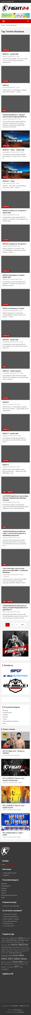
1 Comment (6, 576)
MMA (4, 110)
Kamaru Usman (4, 953)
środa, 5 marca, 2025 (8, 755)
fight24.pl (23, 944)
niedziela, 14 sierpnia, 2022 (10, 782)
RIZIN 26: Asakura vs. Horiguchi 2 (14, 244)
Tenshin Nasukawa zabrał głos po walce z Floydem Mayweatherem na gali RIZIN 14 (15, 608)
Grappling (5, 715)
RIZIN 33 (6, 85)
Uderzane (10, 492)
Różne (4, 723)
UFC (16, 966)
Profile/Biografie (7, 712)
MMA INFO (7, 958)
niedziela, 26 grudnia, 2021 (10, 119)
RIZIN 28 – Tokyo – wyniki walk (13, 150)
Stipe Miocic (15, 964)
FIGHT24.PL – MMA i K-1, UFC (20, 1006)
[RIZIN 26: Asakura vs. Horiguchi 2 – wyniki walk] (15, 199)
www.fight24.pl (5, 969)
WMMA (21, 967)
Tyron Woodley (10, 967)
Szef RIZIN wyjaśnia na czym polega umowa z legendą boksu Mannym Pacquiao (15, 498)
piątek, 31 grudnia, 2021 (9, 56)
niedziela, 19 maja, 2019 (9, 467)
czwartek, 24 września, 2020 (10, 310)
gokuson (17, 755)
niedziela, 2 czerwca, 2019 (10, 435)
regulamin (6, 875)
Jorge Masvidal (9, 951)
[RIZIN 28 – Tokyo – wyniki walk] (15, 139)
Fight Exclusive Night (6, 947)
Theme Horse (18, 1010)
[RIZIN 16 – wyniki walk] (15, 422)
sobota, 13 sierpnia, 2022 (9, 809)
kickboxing (4, 956)
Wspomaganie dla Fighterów (11, 721)
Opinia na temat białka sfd (10, 916)
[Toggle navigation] (3, 21)
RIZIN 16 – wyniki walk (10, 433)
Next (22, 625)
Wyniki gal (6, 50)
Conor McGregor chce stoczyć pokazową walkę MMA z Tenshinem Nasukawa (15, 570)
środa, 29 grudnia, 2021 (9, 87)
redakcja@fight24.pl (10, 864)
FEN (9, 945)
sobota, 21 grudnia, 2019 (9, 404)
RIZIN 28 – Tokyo (9, 181)
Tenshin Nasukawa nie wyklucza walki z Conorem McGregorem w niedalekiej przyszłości (14, 533)
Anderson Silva (13, 938)
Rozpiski (5, 81)
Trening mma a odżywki (10, 914)
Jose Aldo (16, 951)
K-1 (27, 951)
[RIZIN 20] (15, 391)
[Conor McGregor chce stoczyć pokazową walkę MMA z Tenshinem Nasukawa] (15, 557)
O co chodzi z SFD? (9, 926)
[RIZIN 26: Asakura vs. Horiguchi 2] (15, 233)
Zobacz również (8, 729)
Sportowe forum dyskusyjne (11, 906)
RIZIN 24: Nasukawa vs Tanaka (13, 308)
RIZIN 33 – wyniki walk (10, 54)
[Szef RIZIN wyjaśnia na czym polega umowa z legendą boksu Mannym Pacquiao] (15, 485)
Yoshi (18, 56)
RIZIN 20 (6, 402)
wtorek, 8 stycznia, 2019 (9, 537)
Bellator (20, 938)
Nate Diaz (9, 962)
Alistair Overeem (5, 938)
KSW (10, 956)
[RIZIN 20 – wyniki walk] (15, 328)
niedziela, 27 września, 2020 (10, 279)
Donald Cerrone (9, 942)
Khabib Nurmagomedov (15, 953)
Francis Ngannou (16, 947)
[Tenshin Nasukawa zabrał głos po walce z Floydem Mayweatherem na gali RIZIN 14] (15, 594)
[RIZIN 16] (15, 453)
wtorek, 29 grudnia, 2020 (9, 246)
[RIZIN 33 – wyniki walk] (15, 43)
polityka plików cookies (9, 873)
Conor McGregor (11, 940)
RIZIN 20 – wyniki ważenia (12, 371)
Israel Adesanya (4, 949)
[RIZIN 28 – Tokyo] (15, 170)
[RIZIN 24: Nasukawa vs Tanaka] (15, 297)
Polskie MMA (17, 962)
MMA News (20, 958)
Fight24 (14, 944)
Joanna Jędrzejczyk (21, 949)
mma (15, 955)
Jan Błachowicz (13, 949)
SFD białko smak (8, 923)
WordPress (21, 1012)
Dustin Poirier (17, 942)
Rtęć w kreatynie (8, 919)
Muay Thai (3, 962)
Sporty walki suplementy (10, 921)
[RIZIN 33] (15, 74)
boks (25, 938)
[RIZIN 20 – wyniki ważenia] (15, 360)
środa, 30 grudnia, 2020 (9, 215)
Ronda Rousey (7, 964)
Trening (5, 719)
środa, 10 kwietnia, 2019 (9, 502)
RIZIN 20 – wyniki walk (10, 340)
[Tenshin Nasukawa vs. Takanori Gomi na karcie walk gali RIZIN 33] (15, 103)
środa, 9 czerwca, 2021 (9, 183)
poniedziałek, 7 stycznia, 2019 (11, 574)
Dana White (21, 940)
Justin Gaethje (22, 951)
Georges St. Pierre (24, 947)
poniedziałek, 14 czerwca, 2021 (11, 152)
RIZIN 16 (6, 465)
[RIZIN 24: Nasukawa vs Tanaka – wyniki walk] (15, 264)
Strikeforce (21, 964)
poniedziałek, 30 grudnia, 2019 (11, 342)
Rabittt (20, 782)
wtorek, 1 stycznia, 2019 (9, 612)
